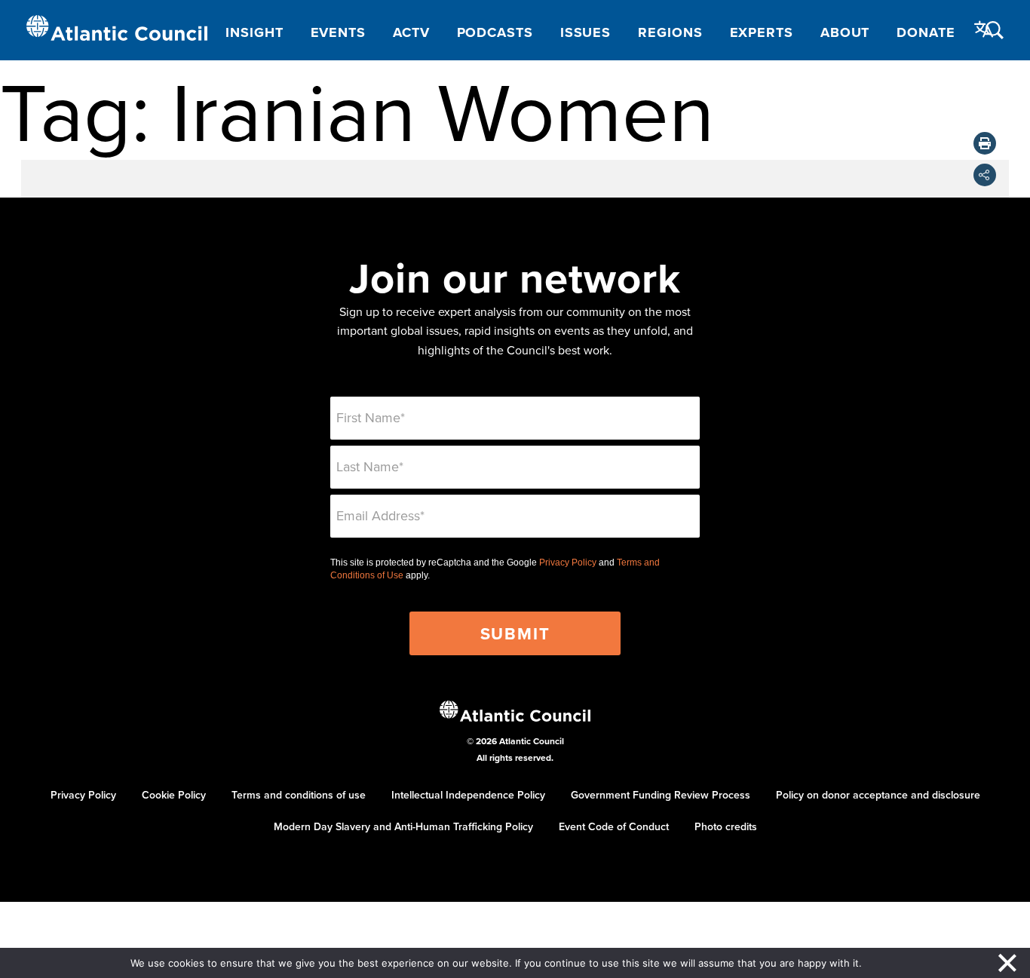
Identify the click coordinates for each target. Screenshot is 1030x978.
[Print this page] (984, 143)
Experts (761, 32)
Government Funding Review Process (660, 794)
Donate (926, 32)
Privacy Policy (567, 562)
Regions (670, 32)
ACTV (411, 32)
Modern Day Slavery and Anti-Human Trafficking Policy (403, 826)
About (845, 32)
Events (338, 32)
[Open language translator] (984, 29)
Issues (585, 32)
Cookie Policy (174, 794)
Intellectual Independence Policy (468, 794)
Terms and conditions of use (298, 794)
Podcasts (495, 32)
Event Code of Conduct (614, 826)
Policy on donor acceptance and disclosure (878, 794)
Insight (254, 32)
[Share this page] (984, 175)
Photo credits (725, 826)
